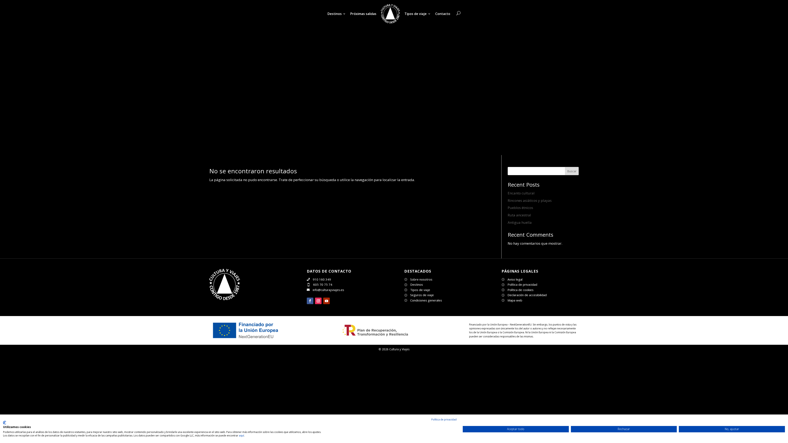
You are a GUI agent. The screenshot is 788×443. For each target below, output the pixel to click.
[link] (390, 13)
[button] (310, 301)
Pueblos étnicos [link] (520, 207)
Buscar (571, 171)
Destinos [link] (335, 13)
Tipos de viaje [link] (415, 13)
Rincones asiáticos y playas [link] (530, 200)
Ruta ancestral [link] (519, 215)
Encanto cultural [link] (521, 193)
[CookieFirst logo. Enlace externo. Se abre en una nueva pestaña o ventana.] (4, 423)
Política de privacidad (444, 419)
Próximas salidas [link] (363, 13)
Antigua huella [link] (520, 222)
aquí (241, 435)
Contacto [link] (442, 13)
